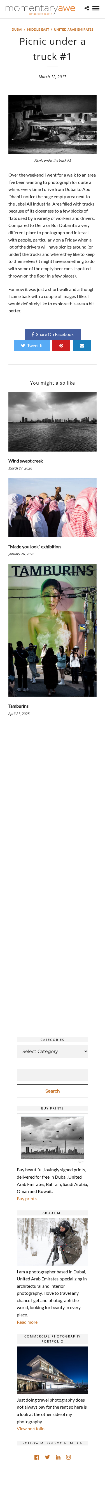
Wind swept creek (25, 460)
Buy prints (27, 1198)
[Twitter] (47, 1457)
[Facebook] (36, 1457)
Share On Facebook (55, 334)
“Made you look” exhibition (34, 546)
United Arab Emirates (74, 29)
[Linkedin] (58, 1457)
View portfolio (31, 1428)
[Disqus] (52, 805)
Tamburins (18, 706)
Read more (27, 1322)
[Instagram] (68, 1457)
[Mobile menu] (95, 8)
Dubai (17, 29)
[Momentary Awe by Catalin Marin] (41, 10)
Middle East (38, 29)
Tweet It (35, 345)
